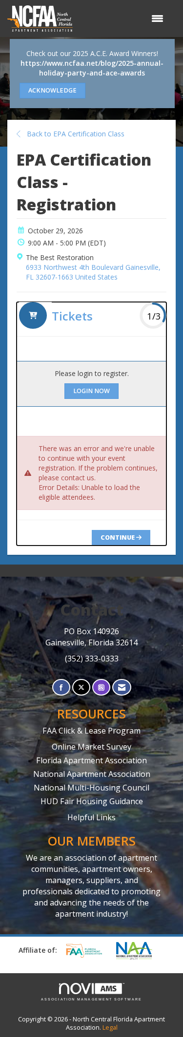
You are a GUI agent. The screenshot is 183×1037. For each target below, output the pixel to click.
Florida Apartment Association (91, 760)
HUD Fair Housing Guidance (92, 801)
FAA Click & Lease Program (91, 730)
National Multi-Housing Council (91, 787)
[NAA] (139, 951)
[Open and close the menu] (123, 18)
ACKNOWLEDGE (52, 90)
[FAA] (87, 951)
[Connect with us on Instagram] (101, 687)
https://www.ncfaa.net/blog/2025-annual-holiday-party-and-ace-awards (91, 67)
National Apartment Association (91, 774)
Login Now (91, 391)
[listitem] (55, 316)
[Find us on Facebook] (61, 687)
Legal (110, 1027)
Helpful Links (91, 817)
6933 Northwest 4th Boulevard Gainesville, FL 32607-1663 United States (93, 272)
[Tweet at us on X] (81, 687)
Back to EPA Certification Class (74, 133)
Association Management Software (91, 999)
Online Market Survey (91, 746)
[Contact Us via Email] (121, 687)
